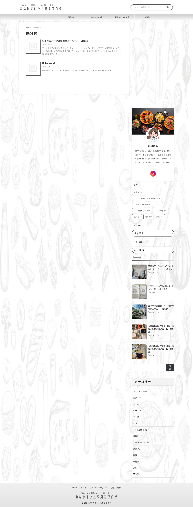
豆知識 (71, 17)
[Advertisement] (153, 64)
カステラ (137, 398)
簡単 (148, 217)
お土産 (138, 192)
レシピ (45, 17)
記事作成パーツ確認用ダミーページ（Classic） (66, 40)
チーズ (136, 417)
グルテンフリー (142, 204)
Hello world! (48, 63)
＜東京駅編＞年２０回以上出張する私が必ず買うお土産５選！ (161, 329)
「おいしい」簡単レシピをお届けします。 (96, 493)
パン (157, 204)
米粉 (159, 217)
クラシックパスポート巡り (147, 198)
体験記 (147, 17)
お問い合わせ (115, 488)
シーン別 (137, 410)
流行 (137, 217)
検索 (170, 367)
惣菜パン (137, 449)
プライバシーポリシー (98, 488)
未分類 (136, 461)
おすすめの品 (96, 17)
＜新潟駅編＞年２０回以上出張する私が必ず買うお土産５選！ (161, 349)
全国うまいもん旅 (122, 17)
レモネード (160, 210)
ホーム (74, 488)
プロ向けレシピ (142, 210)
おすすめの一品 (140, 391)
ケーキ (136, 404)
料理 (135, 455)
